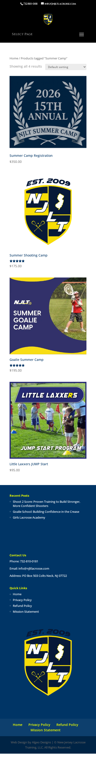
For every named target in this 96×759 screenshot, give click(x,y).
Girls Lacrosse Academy (29, 517)
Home (14, 58)
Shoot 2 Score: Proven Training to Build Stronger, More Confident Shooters (46, 503)
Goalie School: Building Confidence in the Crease (46, 511)
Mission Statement (26, 611)
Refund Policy (22, 606)
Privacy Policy (22, 600)
